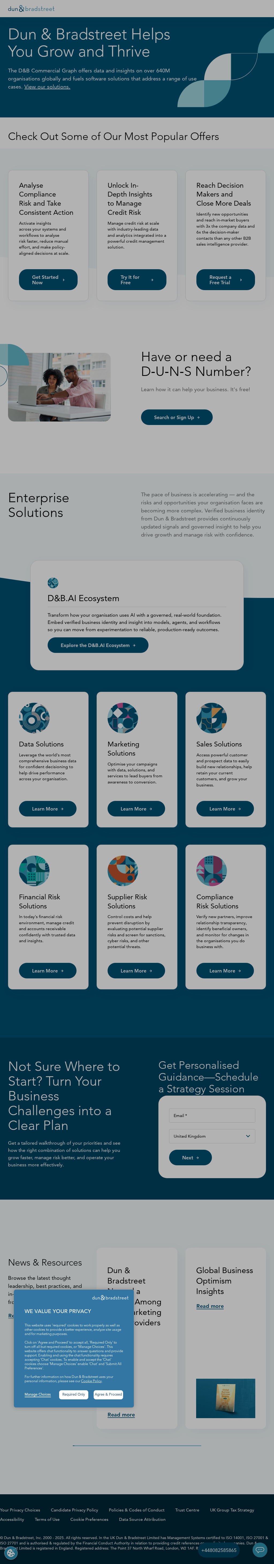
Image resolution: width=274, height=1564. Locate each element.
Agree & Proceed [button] (108, 1394)
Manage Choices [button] (38, 1394)
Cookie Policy (91, 1381)
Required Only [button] (73, 1394)
